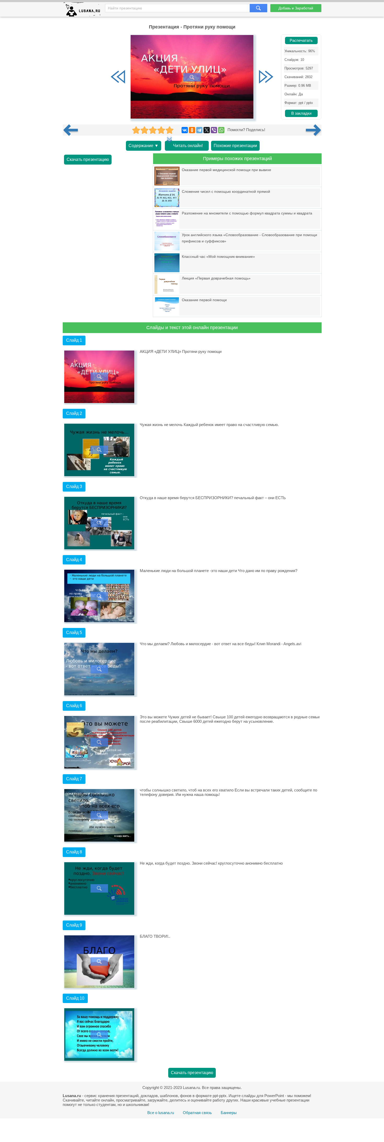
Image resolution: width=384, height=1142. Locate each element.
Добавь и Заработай (295, 8)
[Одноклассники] (192, 130)
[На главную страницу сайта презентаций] (84, 10)
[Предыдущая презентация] (72, 130)
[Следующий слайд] (266, 77)
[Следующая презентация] (314, 130)
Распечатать (301, 40)
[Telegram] (199, 130)
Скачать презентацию (88, 159)
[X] (206, 130)
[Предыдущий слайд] (118, 77)
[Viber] (214, 130)
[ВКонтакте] (185, 130)
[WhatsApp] (221, 130)
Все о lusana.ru (160, 1112)
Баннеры (229, 1112)
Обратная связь (197, 1112)
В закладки (301, 113)
